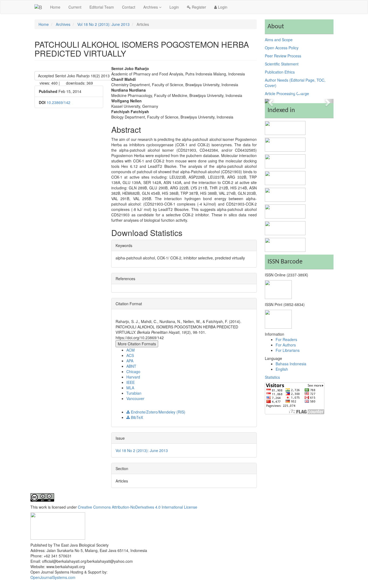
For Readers (286, 339)
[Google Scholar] (285, 210)
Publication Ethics (280, 72)
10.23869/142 (58, 102)
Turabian (133, 393)
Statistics (272, 377)
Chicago (133, 371)
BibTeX (136, 417)
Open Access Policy (281, 47)
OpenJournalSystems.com (52, 577)
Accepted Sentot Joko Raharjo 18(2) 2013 (74, 75)
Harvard (133, 377)
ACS (130, 355)
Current (74, 7)
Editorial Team (101, 7)
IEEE (130, 382)
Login (174, 7)
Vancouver (135, 398)
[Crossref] (285, 194)
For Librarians (288, 350)
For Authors (286, 345)
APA (129, 360)
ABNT (131, 366)
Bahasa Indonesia (291, 363)
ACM (130, 350)
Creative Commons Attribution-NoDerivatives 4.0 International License (137, 507)
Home (55, 7)
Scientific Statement (281, 64)
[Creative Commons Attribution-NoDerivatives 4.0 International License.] (42, 496)
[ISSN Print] (278, 318)
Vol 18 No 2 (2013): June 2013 (103, 24)
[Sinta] (285, 177)
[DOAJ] (285, 144)
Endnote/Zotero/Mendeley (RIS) (157, 412)
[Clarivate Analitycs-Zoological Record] (285, 127)
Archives (151, 7)
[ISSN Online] (278, 289)
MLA (130, 387)
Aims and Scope (279, 39)
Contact (128, 7)
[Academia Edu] (285, 227)
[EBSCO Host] (285, 160)
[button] (270, 101)
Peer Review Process (283, 55)
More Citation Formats (137, 343)
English (282, 369)
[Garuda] (285, 244)
